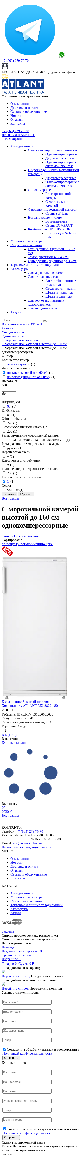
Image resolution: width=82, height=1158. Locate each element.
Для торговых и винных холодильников (46, 302)
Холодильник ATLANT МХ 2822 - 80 (30, 705)
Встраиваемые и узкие (45, 217)
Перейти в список (15, 988)
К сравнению (12, 701)
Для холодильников (42, 308)
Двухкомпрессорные (60, 158)
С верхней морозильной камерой (52, 209)
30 (7, 811)
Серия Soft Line (56, 213)
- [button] (2, 730)
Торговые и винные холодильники (36, 265)
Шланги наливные (59, 292)
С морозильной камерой (56, 203)
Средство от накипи (60, 288)
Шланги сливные (58, 296)
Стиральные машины (26, 245)
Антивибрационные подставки (60, 282)
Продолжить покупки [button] (47, 976)
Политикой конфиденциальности (27, 847)
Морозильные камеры (26, 241)
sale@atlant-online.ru (27, 843)
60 (8, 406)
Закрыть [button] (8, 1154)
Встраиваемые (56, 221)
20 (3, 807)
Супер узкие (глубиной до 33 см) (52, 261)
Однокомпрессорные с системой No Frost (62, 164)
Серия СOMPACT (59, 225)
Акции (15, 312)
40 (10, 811)
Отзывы (16, 119)
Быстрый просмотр (37, 701)
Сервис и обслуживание (28, 111)
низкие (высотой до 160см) (27, 372)
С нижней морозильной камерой (52, 150)
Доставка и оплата (24, 108)
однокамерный (18, 364)
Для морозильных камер (46, 273)
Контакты (17, 123)
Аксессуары (19, 269)
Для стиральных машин (45, 277)
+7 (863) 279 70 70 (15, 61)
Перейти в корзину (16, 976)
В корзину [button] (9, 735)
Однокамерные (39, 190)
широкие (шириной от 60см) (28, 377)
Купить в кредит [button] (14, 742)
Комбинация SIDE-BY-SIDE (49, 229)
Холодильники (21, 146)
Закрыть (8, 931)
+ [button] (46, 730)
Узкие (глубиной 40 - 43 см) (48, 257)
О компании (19, 104)
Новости (16, 115)
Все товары (10, 498)
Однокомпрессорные (61, 154)
